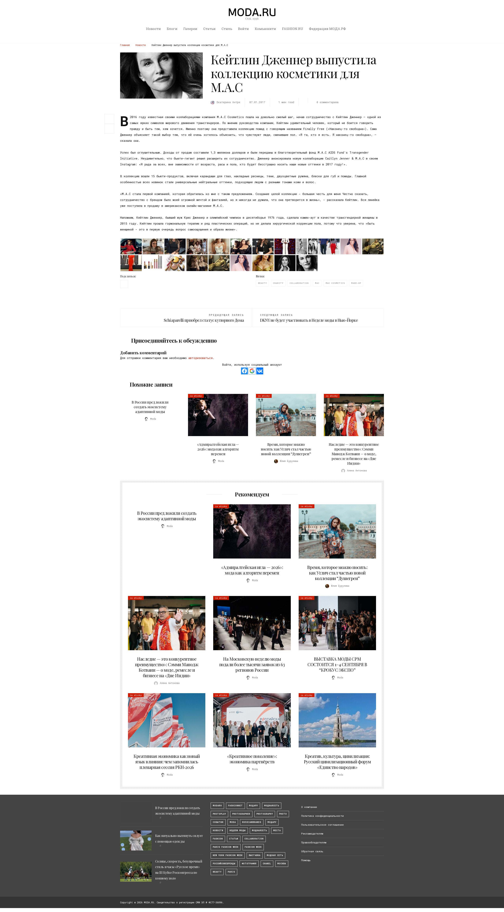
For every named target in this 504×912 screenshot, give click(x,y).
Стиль (226, 28)
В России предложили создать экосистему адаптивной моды (150, 407)
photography (265, 814)
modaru (217, 805)
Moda (233, 822)
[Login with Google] (252, 370)
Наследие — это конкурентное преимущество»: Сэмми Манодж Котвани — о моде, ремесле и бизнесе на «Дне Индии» (354, 454)
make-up (356, 283)
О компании (309, 807)
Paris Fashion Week (225, 847)
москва (281, 863)
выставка (254, 855)
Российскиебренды (224, 863)
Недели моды (238, 830)
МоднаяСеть (271, 805)
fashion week (253, 847)
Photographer (241, 814)
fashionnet (235, 805)
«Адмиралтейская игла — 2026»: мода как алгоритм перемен (218, 449)
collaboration (299, 283)
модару (253, 805)
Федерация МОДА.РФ (327, 28)
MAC (317, 283)
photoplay (219, 814)
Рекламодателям (312, 833)
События (218, 822)
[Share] (109, 118)
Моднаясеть (259, 830)
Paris (231, 872)
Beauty (262, 283)
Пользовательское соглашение (322, 824)
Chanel (267, 863)
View (215, 415)
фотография (249, 863)
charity (278, 283)
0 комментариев (327, 102)
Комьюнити (265, 28)
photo (283, 814)
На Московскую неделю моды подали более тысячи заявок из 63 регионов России (252, 664)
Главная (125, 45)
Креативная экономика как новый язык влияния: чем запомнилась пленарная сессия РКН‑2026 (166, 761)
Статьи (209, 28)
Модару (272, 822)
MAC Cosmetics (335, 283)
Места (277, 830)
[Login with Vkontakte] (259, 370)
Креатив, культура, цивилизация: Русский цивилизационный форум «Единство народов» (337, 761)
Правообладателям (313, 842)
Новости (153, 28)
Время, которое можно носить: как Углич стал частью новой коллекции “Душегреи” (286, 449)
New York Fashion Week (228, 855)
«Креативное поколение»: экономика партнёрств (252, 759)
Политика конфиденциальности (322, 816)
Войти (243, 28)
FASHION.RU (292, 28)
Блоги (172, 28)
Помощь (306, 860)
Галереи (190, 28)
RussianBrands (251, 822)
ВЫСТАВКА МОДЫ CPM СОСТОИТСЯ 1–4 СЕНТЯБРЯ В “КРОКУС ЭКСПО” (337, 664)
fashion (218, 838)
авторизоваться (200, 358)
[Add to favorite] (110, 129)
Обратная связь (312, 851)
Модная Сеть (275, 855)
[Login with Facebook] (244, 370)
